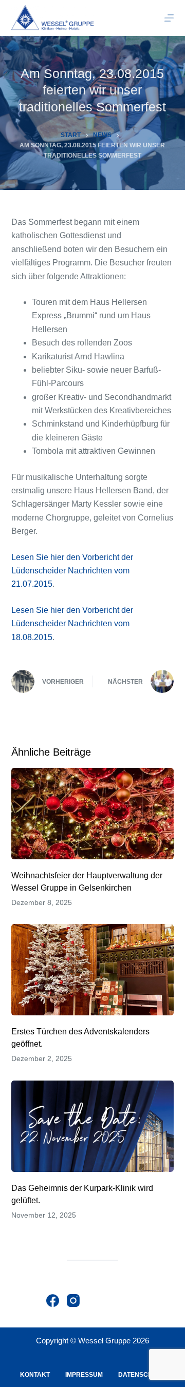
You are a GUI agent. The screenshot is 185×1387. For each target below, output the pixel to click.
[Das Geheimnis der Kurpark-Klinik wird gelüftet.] (92, 1126)
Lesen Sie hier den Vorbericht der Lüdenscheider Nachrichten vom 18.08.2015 (72, 624)
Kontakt (35, 1374)
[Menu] (169, 18)
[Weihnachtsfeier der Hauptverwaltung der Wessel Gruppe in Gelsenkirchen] (92, 813)
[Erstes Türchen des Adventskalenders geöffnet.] (92, 969)
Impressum (84, 1374)
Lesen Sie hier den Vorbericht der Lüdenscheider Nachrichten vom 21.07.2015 (72, 571)
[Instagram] (73, 1300)
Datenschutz (141, 1374)
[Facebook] (52, 1300)
